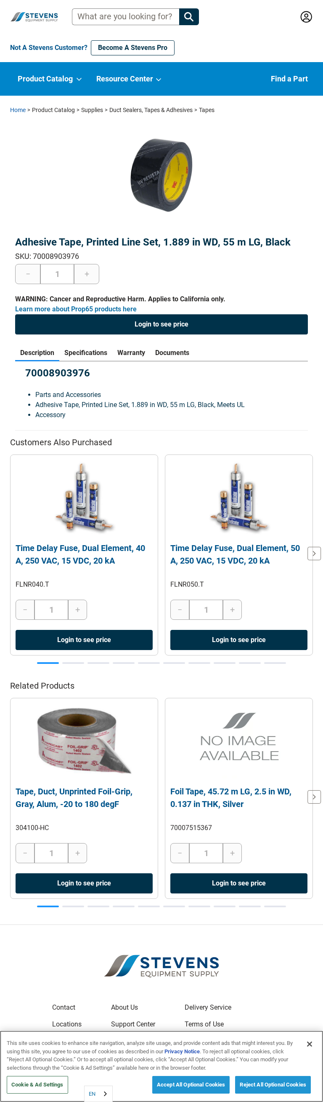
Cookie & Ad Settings (37, 1084)
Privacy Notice (182, 1051)
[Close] (309, 1044)
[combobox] (98, 1094)
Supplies (92, 110)
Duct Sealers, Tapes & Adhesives (151, 110)
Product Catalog (53, 110)
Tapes (206, 110)
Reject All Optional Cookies (273, 1084)
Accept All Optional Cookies (191, 1084)
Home (18, 110)
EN (92, 1094)
